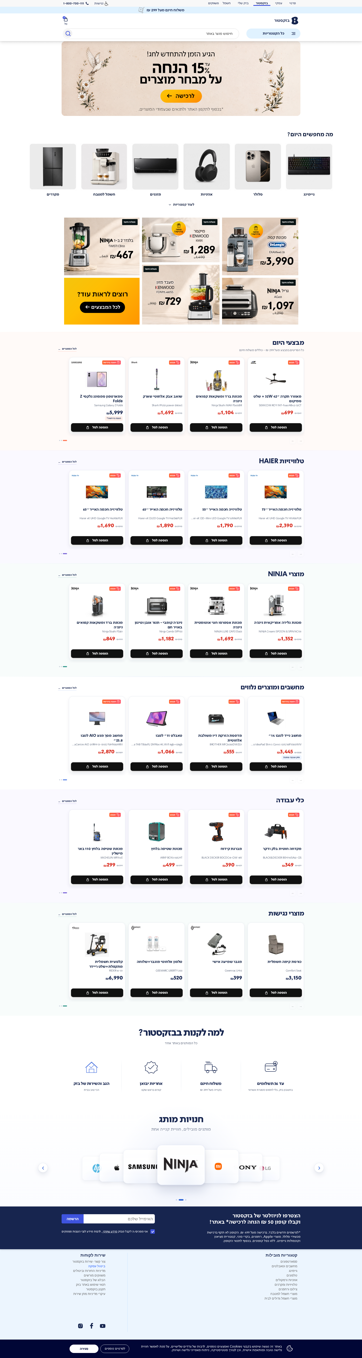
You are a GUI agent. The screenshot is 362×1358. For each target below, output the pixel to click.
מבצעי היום (288, 343)
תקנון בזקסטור (95, 1289)
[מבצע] (181, 78)
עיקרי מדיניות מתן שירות (89, 1293)
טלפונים (292, 1275)
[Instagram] (80, 1326)
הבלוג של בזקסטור (92, 1280)
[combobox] (151, 34)
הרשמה (73, 1219)
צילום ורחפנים (288, 1289)
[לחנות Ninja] (143, 1166)
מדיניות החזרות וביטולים (89, 1270)
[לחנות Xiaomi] (181, 1165)
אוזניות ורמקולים (286, 1280)
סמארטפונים (289, 1261)
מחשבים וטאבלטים (284, 1266)
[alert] (213, 3)
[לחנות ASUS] (265, 1168)
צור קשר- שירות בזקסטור (88, 1261)
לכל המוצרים (69, 349)
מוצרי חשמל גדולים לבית (281, 1298)
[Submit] (67, 34)
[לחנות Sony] (218, 1166)
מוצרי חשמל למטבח (283, 1293)
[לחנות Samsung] (116, 1167)
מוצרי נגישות (286, 913)
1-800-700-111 (73, 3)
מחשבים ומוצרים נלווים (272, 687)
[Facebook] (91, 1326)
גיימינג (293, 1270)
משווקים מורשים (94, 1275)
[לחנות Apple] (97, 1168)
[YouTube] (102, 1326)
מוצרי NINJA (286, 574)
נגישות (98, 3)
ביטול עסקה (96, 1266)
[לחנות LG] (245, 1167)
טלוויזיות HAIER (281, 461)
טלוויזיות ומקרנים (286, 1284)
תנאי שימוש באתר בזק (90, 1284)
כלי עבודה (290, 800)
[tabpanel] (181, 83)
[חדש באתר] (181, 271)
